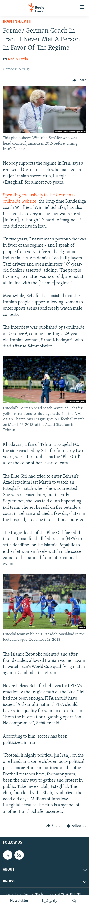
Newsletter (19, 901)
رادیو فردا (49, 901)
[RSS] (19, 855)
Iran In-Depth (17, 21)
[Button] (79, 80)
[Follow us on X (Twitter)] (7, 855)
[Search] (74, 901)
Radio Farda (18, 59)
